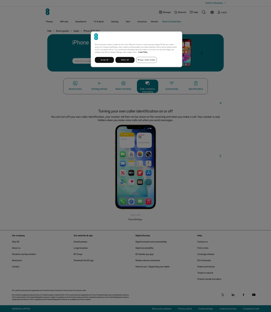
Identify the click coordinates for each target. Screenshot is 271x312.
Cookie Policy (143, 52)
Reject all (125, 60)
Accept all (104, 60)
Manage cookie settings (146, 60)
